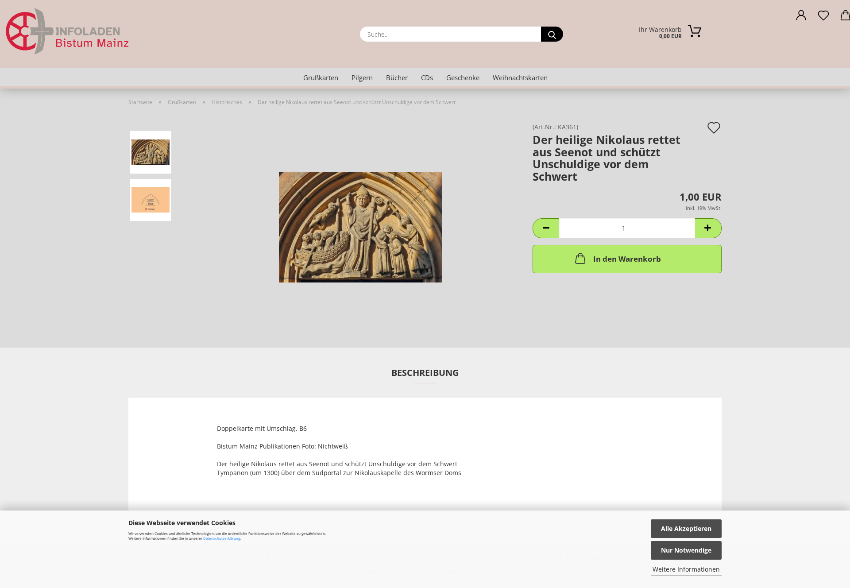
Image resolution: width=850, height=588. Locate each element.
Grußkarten (320, 77)
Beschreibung (425, 373)
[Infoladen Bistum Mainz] (103, 31)
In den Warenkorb (627, 259)
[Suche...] (552, 34)
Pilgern (362, 77)
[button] (801, 17)
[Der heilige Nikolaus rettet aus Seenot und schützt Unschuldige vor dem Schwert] (360, 223)
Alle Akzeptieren (686, 528)
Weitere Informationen (686, 569)
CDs (427, 77)
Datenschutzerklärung (221, 538)
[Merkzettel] (823, 17)
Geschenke (462, 77)
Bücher (397, 77)
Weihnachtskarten (520, 77)
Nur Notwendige (686, 550)
